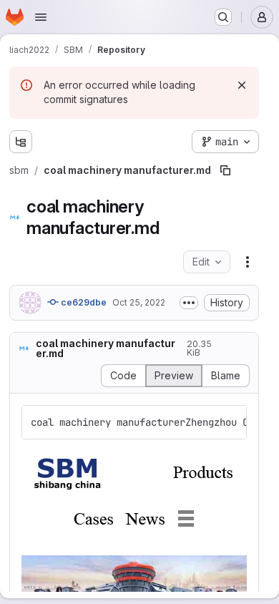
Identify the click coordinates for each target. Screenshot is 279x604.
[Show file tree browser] (20, 141)
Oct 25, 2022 (138, 302)
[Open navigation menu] (40, 17)
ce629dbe (83, 302)
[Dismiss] (241, 85)
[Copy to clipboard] (229, 422)
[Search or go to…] (223, 17)
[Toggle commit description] (189, 302)
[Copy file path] (225, 170)
